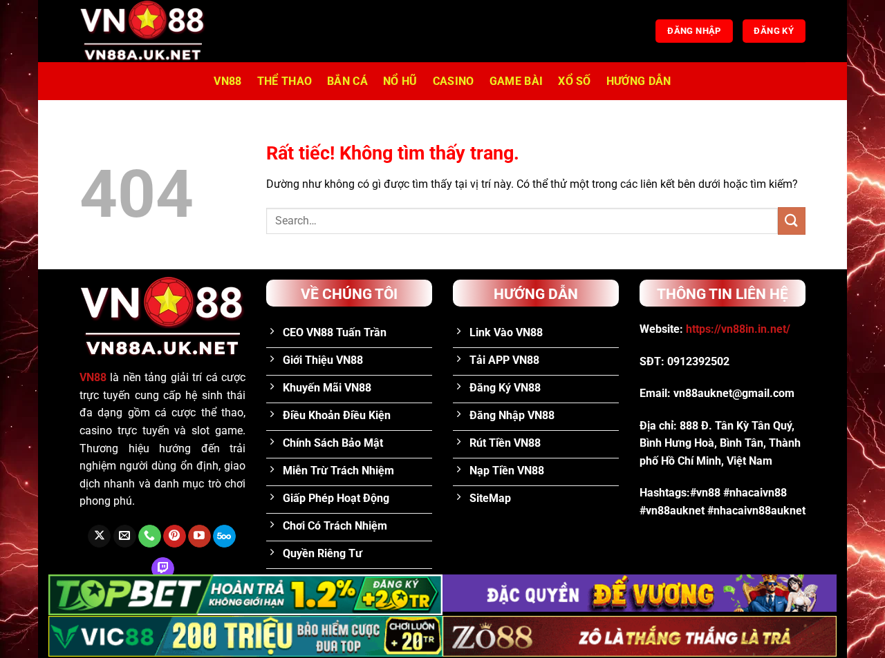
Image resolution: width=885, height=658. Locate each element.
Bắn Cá (347, 81)
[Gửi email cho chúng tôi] (124, 536)
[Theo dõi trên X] (99, 536)
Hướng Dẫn (638, 81)
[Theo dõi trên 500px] (224, 536)
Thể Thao (285, 81)
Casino (453, 81)
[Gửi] (791, 220)
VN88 (227, 81)
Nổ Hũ (400, 81)
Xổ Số (574, 81)
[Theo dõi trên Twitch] (162, 569)
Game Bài (516, 81)
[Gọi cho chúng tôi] (149, 536)
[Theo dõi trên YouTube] (199, 536)
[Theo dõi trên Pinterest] (174, 536)
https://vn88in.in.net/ (738, 329)
